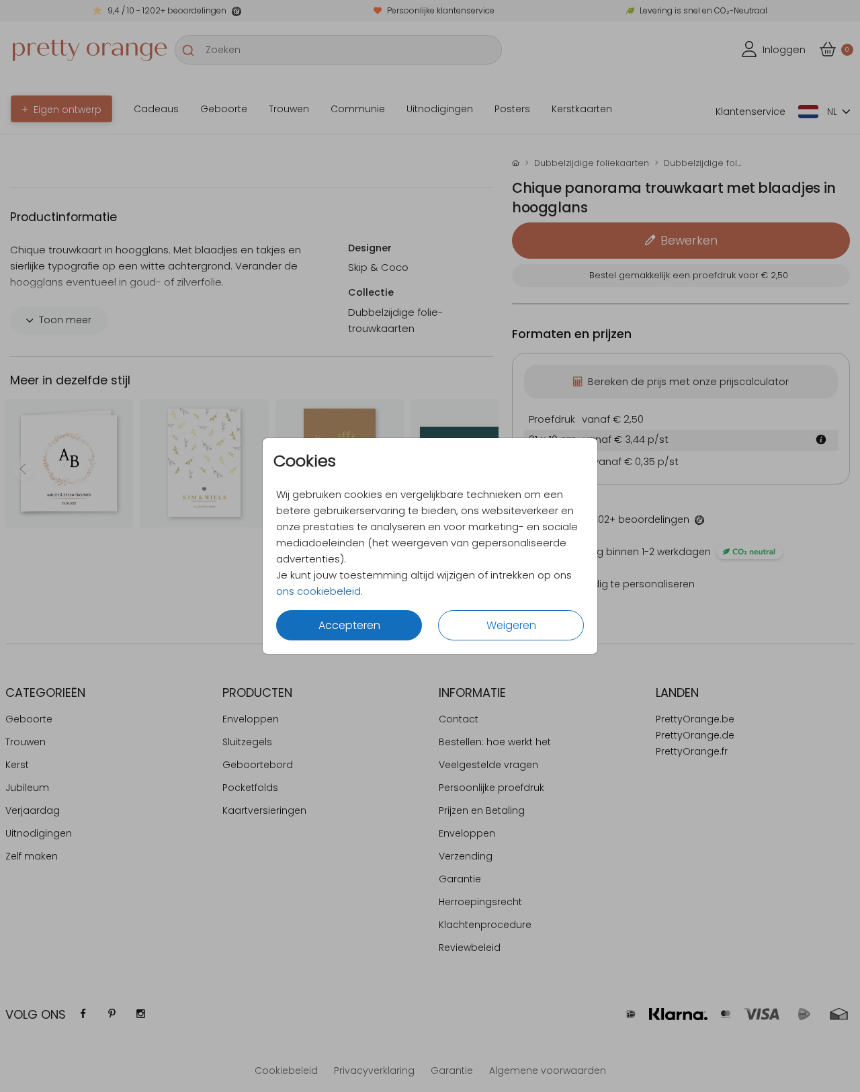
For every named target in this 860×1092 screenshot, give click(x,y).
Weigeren (511, 625)
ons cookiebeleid (318, 591)
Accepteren (349, 625)
